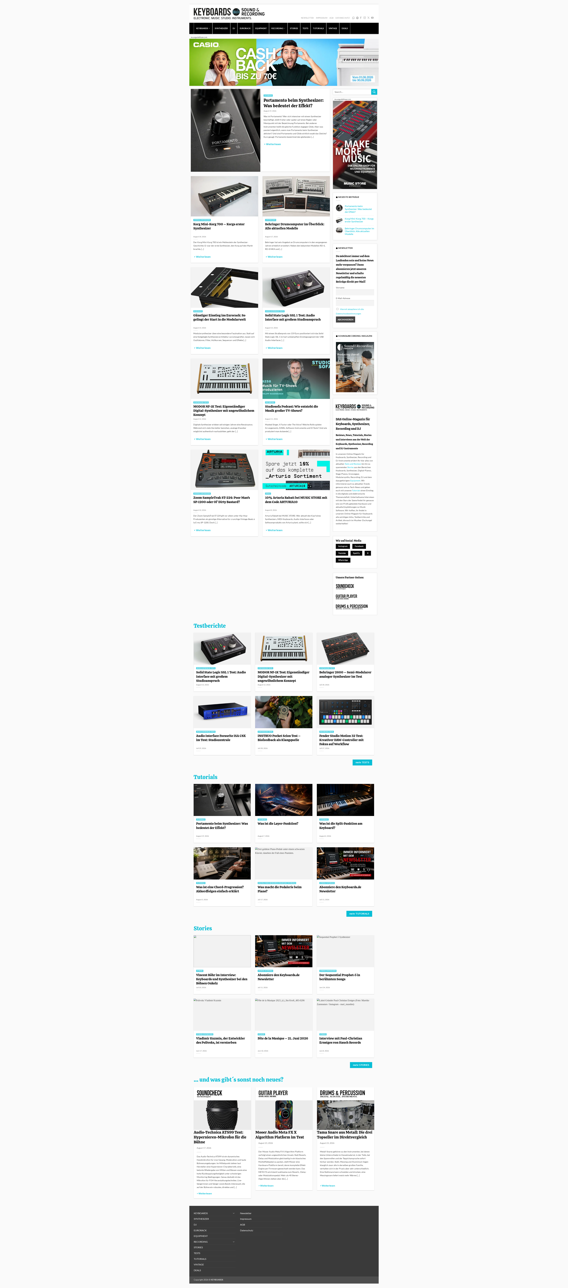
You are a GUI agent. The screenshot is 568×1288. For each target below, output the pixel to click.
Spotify (358, 18)
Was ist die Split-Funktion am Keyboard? (340, 825)
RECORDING (277, 28)
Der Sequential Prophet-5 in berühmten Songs (339, 977)
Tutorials (356, 490)
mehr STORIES (361, 1065)
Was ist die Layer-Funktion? (278, 823)
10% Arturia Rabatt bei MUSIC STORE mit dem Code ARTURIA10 (296, 500)
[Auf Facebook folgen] (361, 18)
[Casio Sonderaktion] (284, 62)
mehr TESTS (362, 762)
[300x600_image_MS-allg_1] (355, 144)
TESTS (305, 28)
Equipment (355, 480)
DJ (234, 28)
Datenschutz (342, 18)
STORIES (294, 28)
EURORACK (245, 28)
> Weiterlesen (272, 144)
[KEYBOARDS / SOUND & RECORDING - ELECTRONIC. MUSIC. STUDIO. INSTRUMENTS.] (229, 13)
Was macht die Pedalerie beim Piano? (280, 889)
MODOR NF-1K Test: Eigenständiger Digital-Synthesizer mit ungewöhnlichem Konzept (223, 410)
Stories (350, 467)
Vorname (340, 287)
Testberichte (210, 626)
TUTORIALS (318, 28)
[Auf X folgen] (368, 18)
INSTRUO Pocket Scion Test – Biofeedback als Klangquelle (279, 738)
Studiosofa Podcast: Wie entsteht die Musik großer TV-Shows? (291, 408)
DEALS (345, 28)
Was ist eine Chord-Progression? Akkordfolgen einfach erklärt (220, 889)
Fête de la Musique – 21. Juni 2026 (283, 1038)
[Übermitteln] (374, 92)
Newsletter (307, 18)
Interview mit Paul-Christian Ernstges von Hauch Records (340, 1040)
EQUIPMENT (261, 28)
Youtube (342, 553)
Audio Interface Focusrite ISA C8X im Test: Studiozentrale (221, 738)
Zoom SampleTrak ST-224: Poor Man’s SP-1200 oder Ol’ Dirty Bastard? (221, 500)
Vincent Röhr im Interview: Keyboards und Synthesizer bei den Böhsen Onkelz (221, 979)
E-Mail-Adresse (343, 298)
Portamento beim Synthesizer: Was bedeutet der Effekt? (294, 103)
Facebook (359, 546)
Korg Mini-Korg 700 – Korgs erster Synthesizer (219, 226)
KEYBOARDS (202, 28)
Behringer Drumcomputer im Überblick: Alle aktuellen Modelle (294, 226)
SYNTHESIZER (221, 28)
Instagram (343, 546)
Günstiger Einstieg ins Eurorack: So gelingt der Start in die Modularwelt (219, 317)
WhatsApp (354, 18)
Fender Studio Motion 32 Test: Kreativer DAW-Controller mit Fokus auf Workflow (341, 740)
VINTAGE (333, 28)
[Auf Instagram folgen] (364, 18)
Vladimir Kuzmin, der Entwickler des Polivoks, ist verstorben (220, 1040)
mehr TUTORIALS (359, 913)
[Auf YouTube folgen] (372, 18)
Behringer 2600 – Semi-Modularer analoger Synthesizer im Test (345, 674)
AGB (331, 18)
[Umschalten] (234, 1213)
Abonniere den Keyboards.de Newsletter (340, 889)
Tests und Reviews (353, 464)
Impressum (321, 18)
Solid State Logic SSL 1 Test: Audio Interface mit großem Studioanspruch (293, 317)
